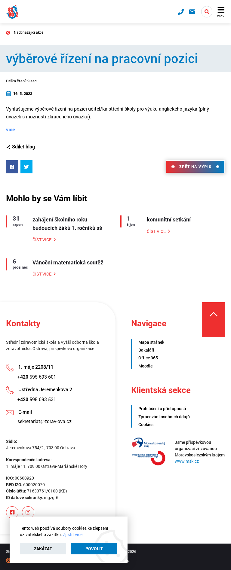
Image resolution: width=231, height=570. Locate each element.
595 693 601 (36, 376)
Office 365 (148, 358)
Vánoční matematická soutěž (67, 262)
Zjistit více (72, 534)
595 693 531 (36, 399)
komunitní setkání (169, 219)
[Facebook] (12, 512)
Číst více (41, 239)
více (10, 129)
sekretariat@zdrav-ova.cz (44, 421)
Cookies (145, 424)
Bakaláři (146, 350)
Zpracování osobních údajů (164, 416)
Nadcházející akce (28, 32)
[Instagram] (28, 512)
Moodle (145, 366)
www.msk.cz (187, 461)
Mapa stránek (151, 342)
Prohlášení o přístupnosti (162, 408)
